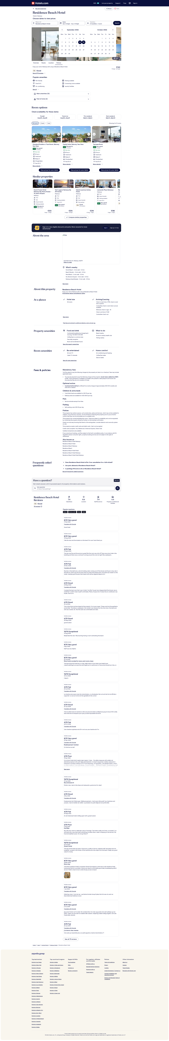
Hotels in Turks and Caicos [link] (56, 965)
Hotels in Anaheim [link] (36, 1024)
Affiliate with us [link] (90, 963)
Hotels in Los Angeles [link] (37, 984)
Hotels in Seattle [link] (36, 1021)
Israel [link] (38, 945)
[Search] (117, 488)
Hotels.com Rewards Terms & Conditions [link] (112, 978)
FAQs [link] (69, 965)
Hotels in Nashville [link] (36, 979)
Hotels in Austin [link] (36, 999)
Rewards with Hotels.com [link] (129, 970)
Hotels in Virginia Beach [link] (38, 1018)
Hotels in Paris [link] (35, 990)
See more (65, 284)
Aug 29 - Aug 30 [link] (42, 118)
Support (117, 3)
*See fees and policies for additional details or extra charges (78, 323)
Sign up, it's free (114, 227)
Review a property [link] (73, 970)
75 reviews (37, 506)
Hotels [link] (34, 945)
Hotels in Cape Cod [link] (55, 993)
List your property (107, 3)
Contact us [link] (71, 968)
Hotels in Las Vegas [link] (37, 962)
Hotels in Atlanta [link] (36, 1001)
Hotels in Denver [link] (36, 993)
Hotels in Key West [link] (36, 1013)
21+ (117, 58)
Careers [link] (125, 965)
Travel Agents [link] (89, 972)
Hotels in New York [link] (36, 965)
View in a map (68, 262)
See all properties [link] (40, 8)
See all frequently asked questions (73, 471)
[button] (65, 38)
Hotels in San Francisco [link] (37, 982)
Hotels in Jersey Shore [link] (55, 979)
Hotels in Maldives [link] (54, 970)
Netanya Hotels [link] (53, 945)
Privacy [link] (106, 965)
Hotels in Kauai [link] (53, 987)
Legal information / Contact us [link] (112, 970)
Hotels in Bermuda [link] (54, 973)
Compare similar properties (77, 217)
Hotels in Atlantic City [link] (37, 1010)
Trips (124, 3)
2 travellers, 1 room (96, 24)
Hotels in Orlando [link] (36, 970)
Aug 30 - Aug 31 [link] (65, 118)
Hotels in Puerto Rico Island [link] (57, 984)
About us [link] (125, 962)
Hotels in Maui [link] (53, 982)
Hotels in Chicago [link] (36, 968)
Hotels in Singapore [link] (55, 968)
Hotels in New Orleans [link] (37, 973)
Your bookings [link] (71, 962)
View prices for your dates (49, 170)
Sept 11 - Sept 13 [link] (110, 118)
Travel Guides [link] (126, 968)
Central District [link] (44, 945)
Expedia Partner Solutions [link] (92, 966)
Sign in (135, 3)
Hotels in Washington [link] (37, 996)
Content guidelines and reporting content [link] (110, 974)
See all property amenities (71, 344)
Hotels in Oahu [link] (53, 990)
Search (117, 23)
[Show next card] (120, 196)
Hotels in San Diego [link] (37, 976)
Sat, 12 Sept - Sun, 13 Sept (71, 24)
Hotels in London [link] (36, 1015)
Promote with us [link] (90, 969)
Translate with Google (70, 524)
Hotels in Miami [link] (36, 987)
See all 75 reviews (38, 73)
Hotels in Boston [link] (36, 1007)
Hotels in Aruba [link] (54, 962)
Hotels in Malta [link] (54, 976)
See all (35, 89)
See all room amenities (70, 360)
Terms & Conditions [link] (109, 962)
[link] (116, 8)
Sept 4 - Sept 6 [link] (87, 118)
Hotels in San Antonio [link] (37, 1004)
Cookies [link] (106, 968)
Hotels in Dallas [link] (36, 1027)
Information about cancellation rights (73, 293)
